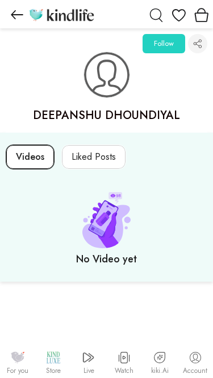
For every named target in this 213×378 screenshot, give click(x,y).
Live (88, 371)
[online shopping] (61, 14)
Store (53, 371)
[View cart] (201, 14)
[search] (156, 14)
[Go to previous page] (17, 14)
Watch (124, 371)
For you (17, 371)
